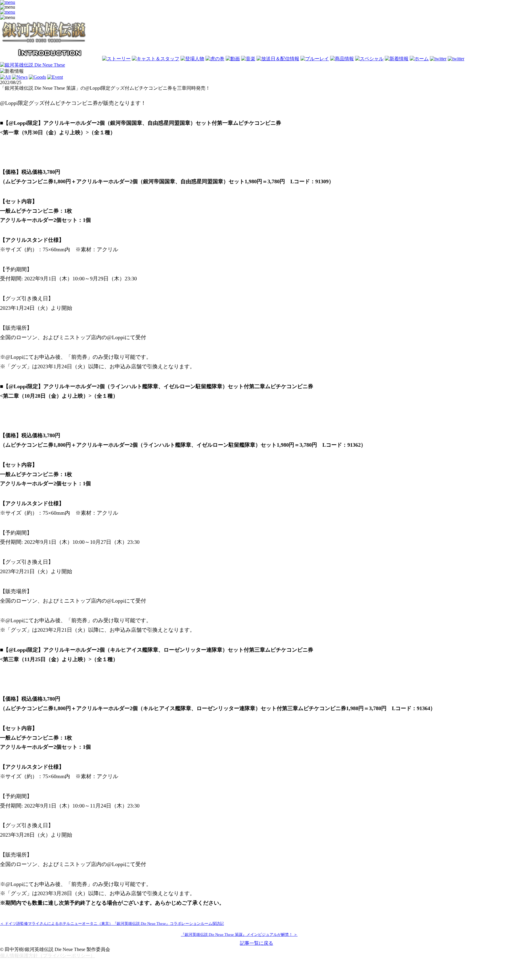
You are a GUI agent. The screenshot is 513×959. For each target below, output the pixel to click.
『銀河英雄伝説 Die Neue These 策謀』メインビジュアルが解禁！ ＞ (239, 935)
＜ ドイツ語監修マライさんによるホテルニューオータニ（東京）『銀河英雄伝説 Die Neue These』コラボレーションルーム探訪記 (112, 924)
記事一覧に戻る (256, 943)
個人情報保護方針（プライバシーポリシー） (47, 955)
